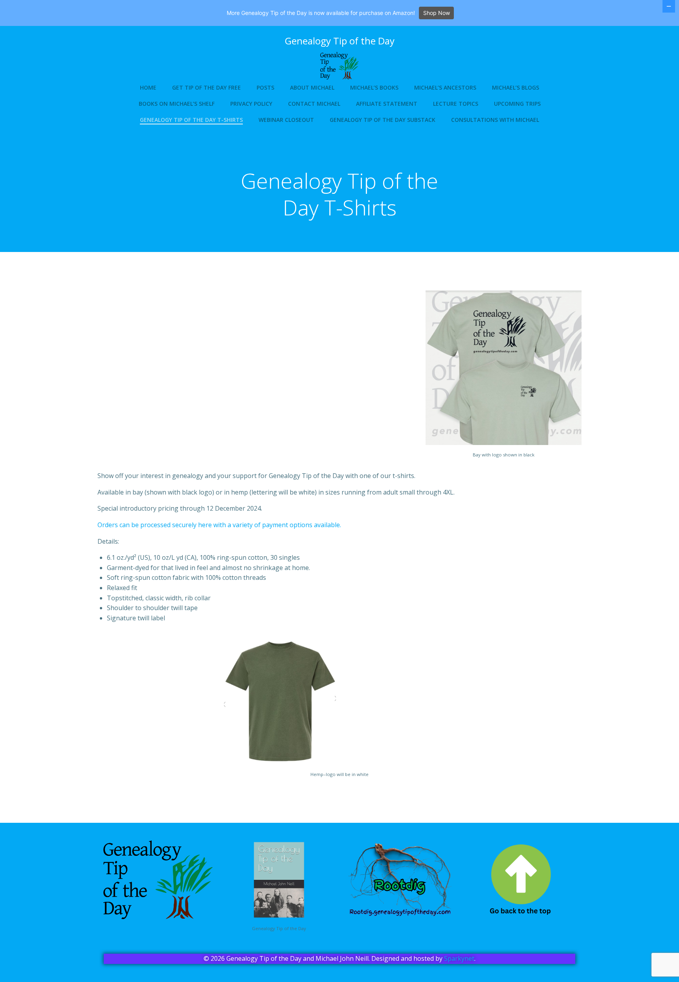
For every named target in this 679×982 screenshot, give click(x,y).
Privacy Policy (251, 103)
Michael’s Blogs (515, 87)
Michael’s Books (374, 87)
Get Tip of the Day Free (206, 87)
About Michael (312, 87)
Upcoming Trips (517, 103)
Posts (265, 87)
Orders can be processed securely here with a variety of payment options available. (219, 524)
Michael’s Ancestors (445, 87)
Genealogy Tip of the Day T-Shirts (191, 119)
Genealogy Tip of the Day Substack (382, 119)
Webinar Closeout (286, 119)
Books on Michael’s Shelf (177, 103)
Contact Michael (314, 103)
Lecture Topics (455, 103)
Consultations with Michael (495, 119)
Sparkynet (459, 958)
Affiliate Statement (386, 103)
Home (148, 87)
